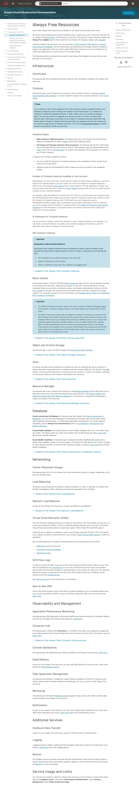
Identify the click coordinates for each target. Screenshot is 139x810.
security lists (57, 567)
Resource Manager (82, 391)
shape (65, 141)
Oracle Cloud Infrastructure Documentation (30, 12)
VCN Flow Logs (42, 579)
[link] (50, 3)
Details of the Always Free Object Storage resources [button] (60, 355)
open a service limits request (88, 535)
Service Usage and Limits (122, 52)
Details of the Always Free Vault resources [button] (55, 379)
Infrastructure (120, 33)
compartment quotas (90, 124)
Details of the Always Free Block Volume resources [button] (59, 338)
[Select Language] (133, 3)
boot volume (59, 186)
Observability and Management (121, 44)
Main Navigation (13, 3)
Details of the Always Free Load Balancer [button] (55, 494)
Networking (119, 39)
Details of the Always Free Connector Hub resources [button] (60, 640)
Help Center (25, 3)
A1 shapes (78, 265)
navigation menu (47, 779)
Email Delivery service (50, 667)
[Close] (5, 31)
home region (50, 37)
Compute (101, 40)
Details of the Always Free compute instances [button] (57, 271)
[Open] (5, 23)
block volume (72, 188)
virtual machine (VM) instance (85, 44)
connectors (62, 631)
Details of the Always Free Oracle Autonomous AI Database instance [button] (68, 452)
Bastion (39, 764)
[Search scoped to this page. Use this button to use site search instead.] (60, 3)
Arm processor (58, 150)
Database (119, 36)
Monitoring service (62, 696)
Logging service (53, 575)
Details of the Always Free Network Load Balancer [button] (59, 510)
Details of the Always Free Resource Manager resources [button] (62, 403)
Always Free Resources (123, 30)
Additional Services (122, 48)
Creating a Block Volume (87, 293)
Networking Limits (44, 553)
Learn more (102, 433)
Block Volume (70, 283)
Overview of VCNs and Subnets (49, 550)
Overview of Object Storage (81, 350)
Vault (107, 369)
